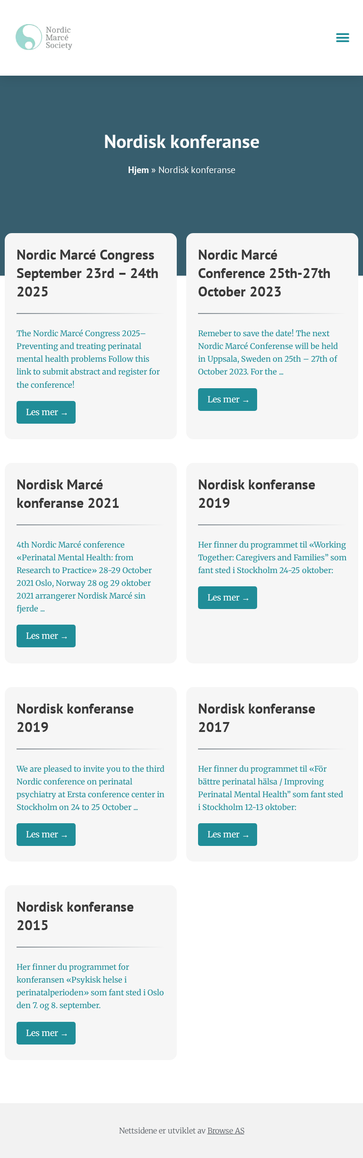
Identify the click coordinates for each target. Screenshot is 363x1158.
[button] (343, 38)
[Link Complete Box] (91, 336)
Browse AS (225, 1130)
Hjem (138, 170)
